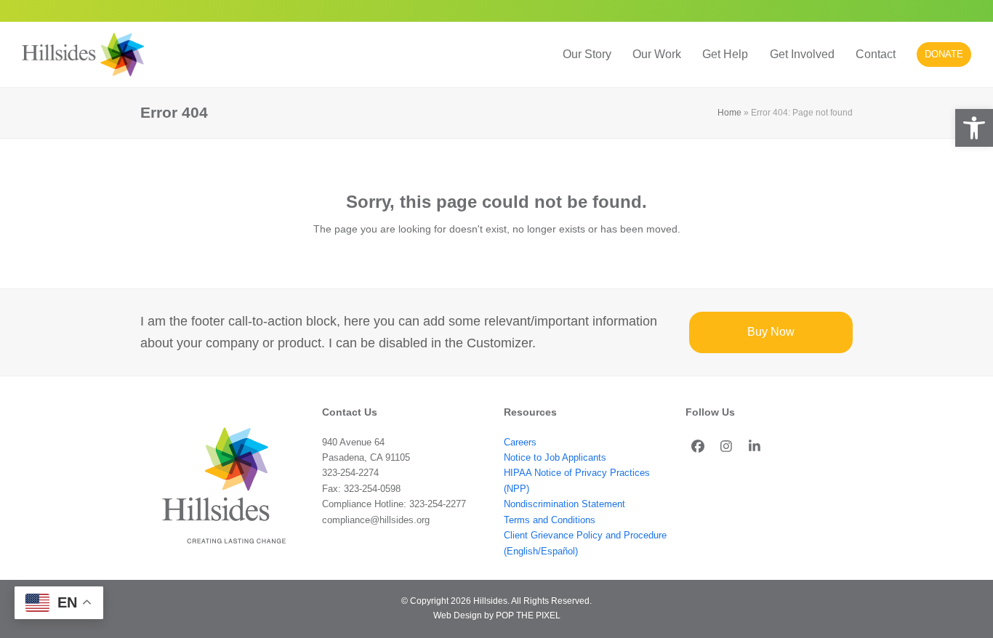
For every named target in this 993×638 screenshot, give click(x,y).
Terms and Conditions (549, 519)
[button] (974, 128)
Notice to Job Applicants (555, 457)
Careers (520, 442)
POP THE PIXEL (528, 615)
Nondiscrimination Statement (564, 503)
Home (729, 113)
